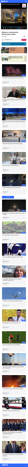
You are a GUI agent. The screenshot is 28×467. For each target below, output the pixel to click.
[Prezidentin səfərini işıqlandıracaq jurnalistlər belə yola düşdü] (14, 359)
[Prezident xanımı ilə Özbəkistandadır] (14, 403)
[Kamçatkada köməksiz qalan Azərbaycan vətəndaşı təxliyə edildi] (14, 271)
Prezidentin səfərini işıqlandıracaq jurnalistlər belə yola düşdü (13, 367)
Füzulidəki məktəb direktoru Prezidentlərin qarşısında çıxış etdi (12, 433)
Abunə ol (24, 39)
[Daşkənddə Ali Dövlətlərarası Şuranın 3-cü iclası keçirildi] (14, 92)
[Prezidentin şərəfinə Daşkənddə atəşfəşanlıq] (14, 70)
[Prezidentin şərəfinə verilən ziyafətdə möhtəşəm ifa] (14, 114)
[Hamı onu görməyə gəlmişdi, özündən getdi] (14, 249)
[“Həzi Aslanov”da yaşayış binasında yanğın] (14, 381)
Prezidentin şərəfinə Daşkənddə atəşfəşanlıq (13, 77)
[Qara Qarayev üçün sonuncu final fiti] (14, 315)
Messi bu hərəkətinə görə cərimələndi (11, 344)
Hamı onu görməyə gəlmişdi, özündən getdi (13, 256)
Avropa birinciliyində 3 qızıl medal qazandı (12, 143)
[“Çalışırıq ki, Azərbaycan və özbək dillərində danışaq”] (14, 447)
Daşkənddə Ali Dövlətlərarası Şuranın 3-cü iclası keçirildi (14, 100)
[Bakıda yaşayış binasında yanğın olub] (14, 179)
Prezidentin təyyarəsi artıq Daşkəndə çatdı (12, 300)
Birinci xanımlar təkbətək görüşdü (10, 165)
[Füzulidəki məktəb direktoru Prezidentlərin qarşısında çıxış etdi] (14, 425)
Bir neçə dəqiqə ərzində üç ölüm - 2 (11, 235)
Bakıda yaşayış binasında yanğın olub (11, 187)
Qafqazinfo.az (5, 82)
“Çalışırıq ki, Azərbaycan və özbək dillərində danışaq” (13, 455)
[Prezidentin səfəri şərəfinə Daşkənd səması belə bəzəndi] (14, 205)
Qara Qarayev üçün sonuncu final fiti (11, 322)
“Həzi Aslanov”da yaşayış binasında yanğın (13, 388)
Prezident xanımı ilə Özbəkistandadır (11, 410)
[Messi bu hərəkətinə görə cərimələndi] (14, 337)
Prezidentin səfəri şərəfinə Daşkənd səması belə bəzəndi (14, 214)
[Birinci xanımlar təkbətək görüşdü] (14, 158)
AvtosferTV (5, 126)
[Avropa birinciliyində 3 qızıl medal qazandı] (14, 136)
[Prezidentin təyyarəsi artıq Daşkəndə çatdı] (14, 293)
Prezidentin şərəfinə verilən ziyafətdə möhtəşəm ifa (14, 122)
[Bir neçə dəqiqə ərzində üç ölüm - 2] (14, 227)
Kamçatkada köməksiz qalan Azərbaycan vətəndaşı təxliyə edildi (12, 279)
